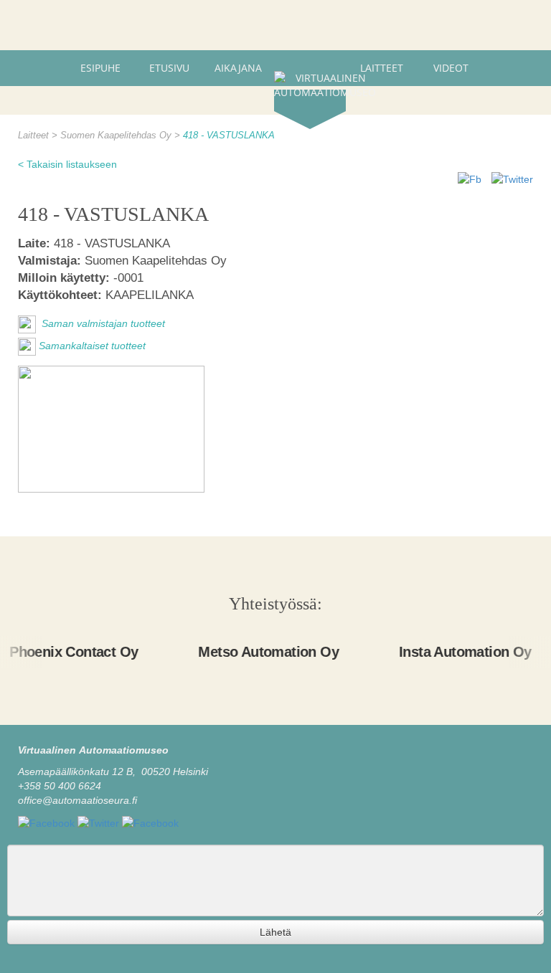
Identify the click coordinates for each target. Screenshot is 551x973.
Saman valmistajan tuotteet (102, 324)
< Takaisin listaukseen (67, 164)
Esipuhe (100, 68)
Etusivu (169, 68)
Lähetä (275, 932)
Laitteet (381, 68)
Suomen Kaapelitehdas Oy (117, 135)
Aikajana (238, 68)
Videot (450, 68)
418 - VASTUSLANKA (229, 135)
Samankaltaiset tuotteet (92, 346)
